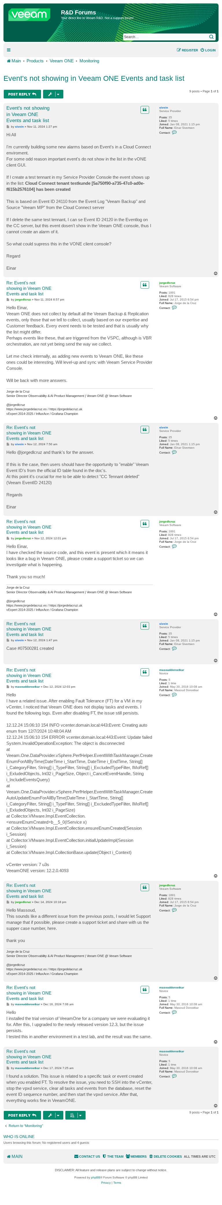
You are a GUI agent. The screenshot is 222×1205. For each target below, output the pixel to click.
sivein (163, 107)
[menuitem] (208, 50)
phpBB (95, 1177)
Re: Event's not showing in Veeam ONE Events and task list (28, 288)
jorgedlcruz (167, 282)
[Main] (33, 13)
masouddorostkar (171, 669)
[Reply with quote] (144, 109)
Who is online (18, 1136)
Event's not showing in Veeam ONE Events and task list (93, 78)
